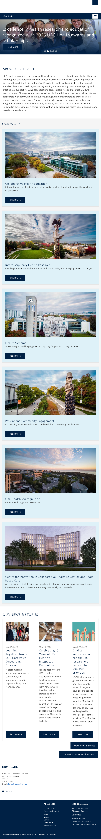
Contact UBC (49, 808)
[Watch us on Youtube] (3, 791)
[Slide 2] (48, 51)
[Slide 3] (51, 51)
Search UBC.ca (50, 826)
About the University (52, 811)
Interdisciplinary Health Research (27, 265)
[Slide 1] (45, 51)
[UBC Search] (95, 3)
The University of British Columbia (36, 5)
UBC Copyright (39, 834)
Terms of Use (26, 834)
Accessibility (51, 834)
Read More (12, 47)
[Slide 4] (53, 51)
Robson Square (78, 818)
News (46, 814)
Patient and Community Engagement (29, 421)
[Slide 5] (56, 51)
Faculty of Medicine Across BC (84, 824)
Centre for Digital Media (82, 821)
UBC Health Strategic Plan (22, 499)
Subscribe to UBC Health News (78, 754)
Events (46, 817)
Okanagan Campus (80, 811)
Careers (47, 820)
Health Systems (15, 343)
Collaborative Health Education (26, 183)
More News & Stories (84, 745)
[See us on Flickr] (10, 791)
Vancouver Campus (80, 808)
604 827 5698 (7, 781)
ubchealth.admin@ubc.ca (17, 784)
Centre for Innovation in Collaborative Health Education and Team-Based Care (50, 578)
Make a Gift (48, 823)
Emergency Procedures (11, 834)
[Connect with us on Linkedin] (7, 791)
